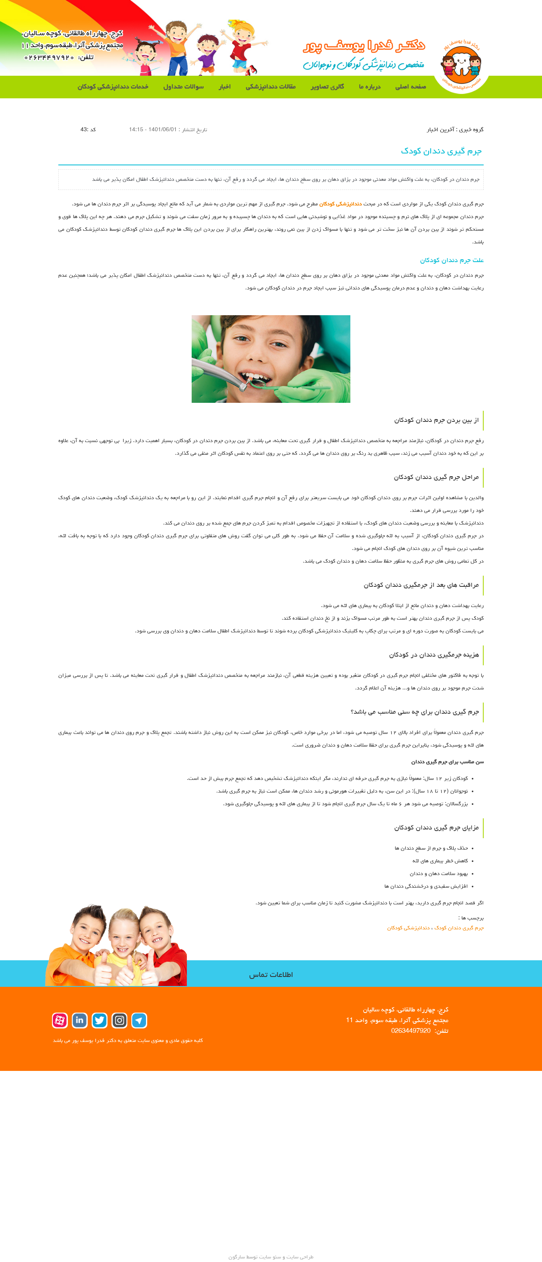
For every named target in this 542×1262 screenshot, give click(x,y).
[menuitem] (411, 87)
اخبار (225, 87)
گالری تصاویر (327, 87)
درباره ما (370, 87)
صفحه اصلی (411, 87)
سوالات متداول (183, 87)
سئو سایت (270, 1257)
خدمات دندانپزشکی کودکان (113, 87)
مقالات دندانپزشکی (271, 87)
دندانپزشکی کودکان (340, 204)
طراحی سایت (299, 1257)
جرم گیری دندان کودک (459, 928)
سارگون (237, 1257)
